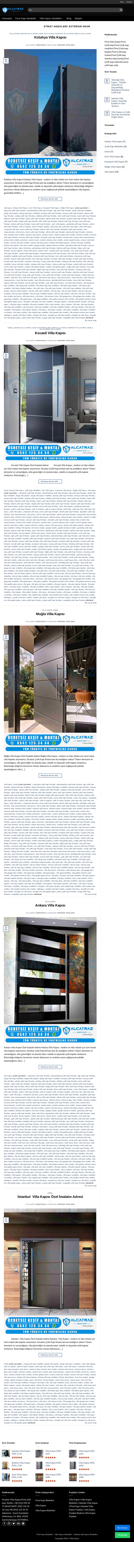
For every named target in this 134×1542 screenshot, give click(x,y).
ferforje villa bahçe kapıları (60, 243)
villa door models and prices (32, 870)
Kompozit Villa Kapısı (64, 33)
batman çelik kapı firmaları (56, 219)
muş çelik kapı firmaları (13, 552)
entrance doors (47, 235)
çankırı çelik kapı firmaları (21, 509)
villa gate (26, 302)
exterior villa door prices (39, 243)
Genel (10, 328)
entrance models (82, 235)
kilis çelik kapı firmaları (41, 259)
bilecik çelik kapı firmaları (20, 504)
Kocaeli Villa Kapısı (50, 333)
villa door (74, 294)
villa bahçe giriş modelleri (20, 862)
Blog (122, 2)
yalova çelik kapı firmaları (31, 318)
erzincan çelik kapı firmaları (14, 520)
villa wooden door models (58, 312)
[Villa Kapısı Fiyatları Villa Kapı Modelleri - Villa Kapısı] (13, 10)
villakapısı (8, 315)
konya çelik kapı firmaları (51, 261)
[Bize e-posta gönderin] (18, 1523)
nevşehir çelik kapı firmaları (25, 270)
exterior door (67, 237)
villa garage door (65, 296)
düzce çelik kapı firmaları (35, 232)
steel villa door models (24, 280)
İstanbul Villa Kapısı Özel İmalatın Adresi (50, 1197)
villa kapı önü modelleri (33, 884)
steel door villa (15, 278)
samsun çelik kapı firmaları (61, 272)
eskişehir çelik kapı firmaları (51, 237)
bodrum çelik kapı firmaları (68, 221)
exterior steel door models (14, 525)
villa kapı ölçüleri (77, 307)
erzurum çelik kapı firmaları (29, 237)
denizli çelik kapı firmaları (50, 229)
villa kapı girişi (28, 307)
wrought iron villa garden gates (44, 892)
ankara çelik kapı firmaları (14, 498)
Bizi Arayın (122, 1528)
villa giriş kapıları (60, 302)
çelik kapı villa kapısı (70, 227)
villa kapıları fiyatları (29, 310)
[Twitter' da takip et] (14, 1523)
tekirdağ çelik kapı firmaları (61, 280)
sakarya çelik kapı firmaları (39, 272)
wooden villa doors (40, 315)
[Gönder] (121, 10)
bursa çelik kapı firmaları (40, 224)
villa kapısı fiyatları (55, 310)
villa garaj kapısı (26, 299)
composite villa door (11, 229)
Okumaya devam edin (50, 199)
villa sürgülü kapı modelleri (38, 312)
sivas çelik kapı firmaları (51, 275)
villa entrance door (51, 296)
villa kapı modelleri (42, 307)
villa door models (84, 294)
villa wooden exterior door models (82, 312)
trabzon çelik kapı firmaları (14, 283)
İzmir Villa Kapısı (46, 33)
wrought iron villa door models (59, 315)
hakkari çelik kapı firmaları (67, 248)
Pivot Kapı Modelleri (25, 18)
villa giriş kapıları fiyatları (77, 302)
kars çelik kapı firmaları (64, 256)
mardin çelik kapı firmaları (83, 264)
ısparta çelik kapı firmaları (29, 253)
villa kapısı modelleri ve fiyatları (33, 886)
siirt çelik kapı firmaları (12, 275)
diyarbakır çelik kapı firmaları (72, 229)
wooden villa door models (22, 315)
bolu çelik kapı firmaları (24, 798)
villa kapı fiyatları (87, 304)
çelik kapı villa (55, 227)
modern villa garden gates (56, 267)
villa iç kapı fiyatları (52, 304)
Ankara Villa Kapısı (29, 33)
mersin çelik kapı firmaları (14, 267)
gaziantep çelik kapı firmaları (76, 245)
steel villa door (77, 278)
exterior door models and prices (16, 240)
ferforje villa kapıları (11, 245)
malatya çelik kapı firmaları (41, 264)
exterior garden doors (72, 240)
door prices (20, 232)
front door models (26, 245)
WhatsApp (122, 1535)
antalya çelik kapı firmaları (25, 216)
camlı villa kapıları (58, 224)
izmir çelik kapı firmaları (80, 251)
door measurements (18, 514)
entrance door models (16, 235)
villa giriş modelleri (37, 304)
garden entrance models (55, 245)
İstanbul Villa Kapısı (88, 1503)
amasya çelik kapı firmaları (73, 213)
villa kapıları (16, 310)
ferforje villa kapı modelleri (81, 243)
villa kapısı (15, 33)
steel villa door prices (42, 280)
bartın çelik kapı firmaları (35, 219)
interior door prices (30, 251)
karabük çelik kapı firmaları (22, 256)
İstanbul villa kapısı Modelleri (85, 1534)
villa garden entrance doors (85, 299)
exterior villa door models (19, 243)
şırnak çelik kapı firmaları (71, 275)
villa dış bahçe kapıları (18, 291)
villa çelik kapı (38, 288)
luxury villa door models (21, 264)
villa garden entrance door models (61, 299)
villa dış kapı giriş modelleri (21, 868)
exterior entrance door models (51, 240)
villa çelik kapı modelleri (72, 288)
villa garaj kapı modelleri (32, 873)
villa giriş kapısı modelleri (19, 304)
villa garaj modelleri (40, 299)
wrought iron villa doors (80, 315)
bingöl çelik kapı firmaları (28, 221)
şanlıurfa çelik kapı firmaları (83, 272)
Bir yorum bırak (91, 320)
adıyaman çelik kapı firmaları (15, 211)
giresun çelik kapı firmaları (21, 531)
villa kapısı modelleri (71, 310)
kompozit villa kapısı (33, 261)
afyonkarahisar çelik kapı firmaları (40, 211)
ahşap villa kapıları (11, 213)
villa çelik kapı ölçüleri (20, 865)
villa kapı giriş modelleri (13, 307)
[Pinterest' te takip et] (23, 1523)
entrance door (9, 517)
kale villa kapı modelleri (13, 539)
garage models (39, 245)
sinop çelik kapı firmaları (31, 275)
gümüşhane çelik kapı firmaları (44, 248)
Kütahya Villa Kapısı (50, 37)
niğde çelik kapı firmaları (46, 270)
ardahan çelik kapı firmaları (46, 216)
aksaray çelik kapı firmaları (51, 213)
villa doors (39, 296)
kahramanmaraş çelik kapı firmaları (53, 253)
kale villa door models (76, 253)
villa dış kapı (55, 291)
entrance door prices (33, 235)
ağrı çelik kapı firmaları (62, 211)
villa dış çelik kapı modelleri (39, 291)
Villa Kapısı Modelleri (51, 18)
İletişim (129, 2)
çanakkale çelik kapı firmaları (77, 224)
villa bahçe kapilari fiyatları (22, 288)
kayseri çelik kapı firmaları (21, 259)
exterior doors (34, 240)
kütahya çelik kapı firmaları (72, 261)
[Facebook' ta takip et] (4, 1523)
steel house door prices (47, 278)
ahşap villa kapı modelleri (81, 211)
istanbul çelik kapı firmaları (59, 251)
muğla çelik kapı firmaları (76, 267)
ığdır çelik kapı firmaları (20, 536)
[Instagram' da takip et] (9, 1523)
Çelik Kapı (67, 509)
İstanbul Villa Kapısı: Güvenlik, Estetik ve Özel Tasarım (119, 102)
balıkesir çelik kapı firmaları (14, 219)
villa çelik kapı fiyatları (53, 288)
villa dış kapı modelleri (20, 294)
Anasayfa (7, 18)
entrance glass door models (64, 235)
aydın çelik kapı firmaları (86, 216)
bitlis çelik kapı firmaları (48, 221)
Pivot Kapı (75, 1506)
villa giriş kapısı (30, 878)
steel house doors (64, 278)
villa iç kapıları (66, 304)
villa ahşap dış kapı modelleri (22, 859)
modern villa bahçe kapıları (35, 267)
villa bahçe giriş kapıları (69, 286)
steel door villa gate (30, 278)
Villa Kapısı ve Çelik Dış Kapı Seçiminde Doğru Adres (120, 114)
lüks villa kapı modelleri (55, 1383)
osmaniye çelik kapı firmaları (22, 846)
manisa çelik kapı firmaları (62, 264)
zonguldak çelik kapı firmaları (74, 318)
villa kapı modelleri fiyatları (60, 307)
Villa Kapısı (30, 45)
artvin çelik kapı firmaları (67, 216)
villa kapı (76, 304)
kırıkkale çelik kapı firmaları (61, 259)
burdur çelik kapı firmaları (20, 224)
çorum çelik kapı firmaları (29, 229)
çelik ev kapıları (25, 227)
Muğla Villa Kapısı (83, 33)
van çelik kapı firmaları (73, 283)
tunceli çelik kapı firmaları (35, 283)
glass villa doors (25, 248)
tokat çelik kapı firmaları (82, 280)
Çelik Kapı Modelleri (41, 328)
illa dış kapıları (16, 251)
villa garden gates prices (13, 302)
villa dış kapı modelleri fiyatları (41, 294)
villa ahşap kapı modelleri (25, 286)
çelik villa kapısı (85, 227)
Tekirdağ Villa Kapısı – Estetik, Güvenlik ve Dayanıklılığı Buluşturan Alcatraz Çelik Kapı (120, 86)
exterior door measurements (84, 237)
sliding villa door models (20, 851)
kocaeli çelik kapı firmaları (14, 261)
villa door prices (29, 296)
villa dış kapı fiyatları (69, 291)
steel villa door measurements (23, 854)
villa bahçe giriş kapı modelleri (47, 286)
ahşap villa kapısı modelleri (29, 213)
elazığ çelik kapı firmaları (75, 232)
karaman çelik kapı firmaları (43, 256)
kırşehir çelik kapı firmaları (83, 259)
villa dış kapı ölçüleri (62, 294)
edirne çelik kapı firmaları (55, 232)
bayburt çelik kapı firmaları (77, 219)
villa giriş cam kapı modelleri (42, 302)
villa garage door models (81, 296)
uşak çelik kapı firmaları (55, 283)
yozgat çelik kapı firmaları (52, 318)
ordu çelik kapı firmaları (65, 270)
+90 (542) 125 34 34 (18, 1510)
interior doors (43, 251)
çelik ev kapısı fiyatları (40, 227)
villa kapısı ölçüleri (20, 312)
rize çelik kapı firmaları (19, 272)
